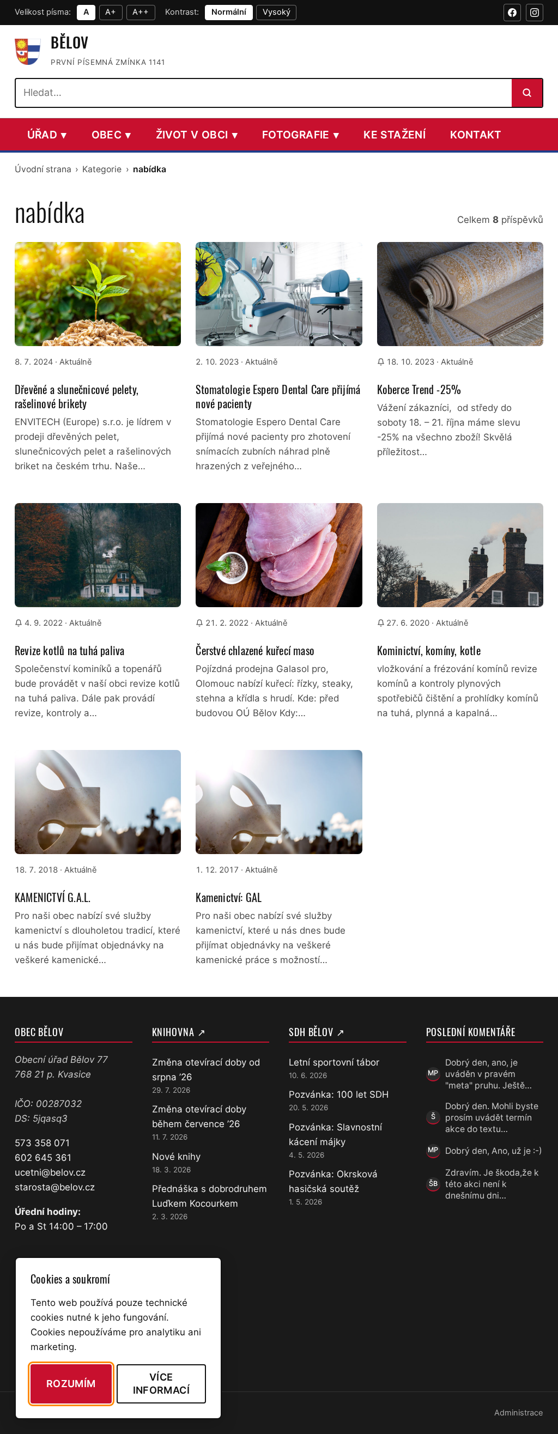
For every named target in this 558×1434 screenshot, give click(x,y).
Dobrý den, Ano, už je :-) (493, 1151)
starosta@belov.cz (55, 1187)
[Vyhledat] (527, 92)
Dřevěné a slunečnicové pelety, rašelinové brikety (76, 396)
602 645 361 (43, 1157)
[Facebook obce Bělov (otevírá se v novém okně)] (512, 12)
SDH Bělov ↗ (317, 1032)
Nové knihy (176, 1156)
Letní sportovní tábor (334, 1062)
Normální (228, 12)
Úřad (47, 134)
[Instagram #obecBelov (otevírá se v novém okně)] (534, 12)
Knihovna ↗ (179, 1032)
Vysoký (276, 12)
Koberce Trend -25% (419, 389)
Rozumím (71, 1383)
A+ (110, 12)
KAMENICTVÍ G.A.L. (52, 897)
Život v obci (197, 134)
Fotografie (300, 134)
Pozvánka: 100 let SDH (339, 1094)
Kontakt (476, 134)
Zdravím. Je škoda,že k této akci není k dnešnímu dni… (492, 1184)
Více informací (161, 1383)
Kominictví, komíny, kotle (429, 650)
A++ (140, 12)
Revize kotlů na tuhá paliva (69, 650)
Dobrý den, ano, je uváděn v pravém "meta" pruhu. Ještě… (488, 1074)
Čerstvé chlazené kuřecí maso (255, 650)
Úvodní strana (43, 169)
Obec (111, 134)
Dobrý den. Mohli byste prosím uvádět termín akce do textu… (491, 1118)
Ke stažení (394, 134)
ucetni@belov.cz (50, 1172)
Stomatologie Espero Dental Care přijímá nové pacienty (278, 396)
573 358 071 (42, 1142)
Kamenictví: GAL (229, 897)
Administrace (518, 1413)
